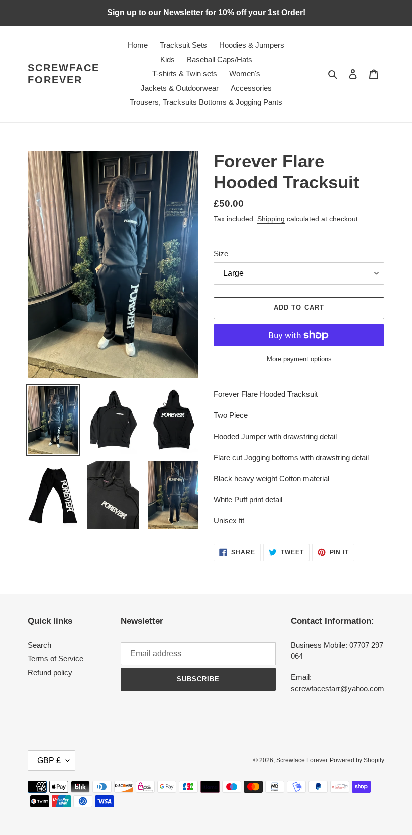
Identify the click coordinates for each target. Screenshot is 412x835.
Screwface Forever (63, 73)
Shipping (271, 219)
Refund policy (50, 672)
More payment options (299, 359)
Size (221, 253)
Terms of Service (55, 658)
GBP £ (49, 760)
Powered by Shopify (357, 760)
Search (39, 645)
